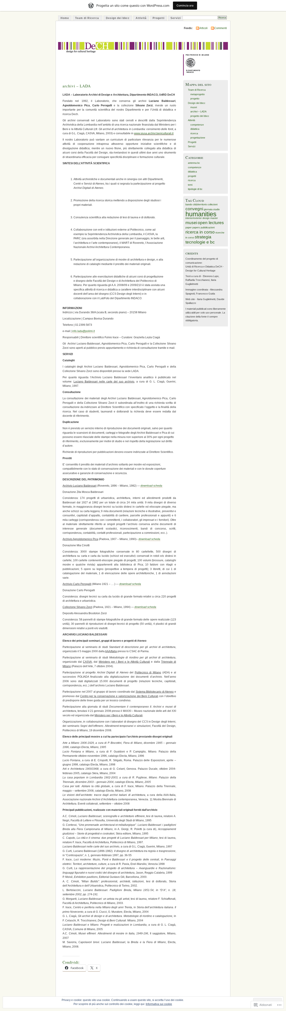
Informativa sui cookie (159, 1004)
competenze (197, 124)
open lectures (211, 222)
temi (190, 184)
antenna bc (194, 163)
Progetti (158, 18)
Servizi (175, 18)
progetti (192, 176)
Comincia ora (185, 5)
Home (65, 18)
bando (188, 204)
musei (193, 107)
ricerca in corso (200, 232)
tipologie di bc (195, 189)
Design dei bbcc (118, 18)
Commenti (220, 28)
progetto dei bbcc (199, 116)
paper (188, 227)
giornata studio (212, 209)
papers (196, 227)
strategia (203, 237)
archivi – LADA (77, 85)
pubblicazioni (207, 227)
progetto (194, 98)
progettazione (197, 137)
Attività (141, 18)
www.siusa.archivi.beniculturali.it (153, 133)
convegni (194, 208)
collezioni (212, 204)
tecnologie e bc (200, 242)
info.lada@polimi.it (83, 331)
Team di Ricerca (87, 18)
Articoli (203, 28)
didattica (194, 129)
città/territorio (200, 204)
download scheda (151, 485)
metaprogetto (197, 94)
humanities (201, 214)
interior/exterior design (197, 218)
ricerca (194, 133)
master (214, 218)
